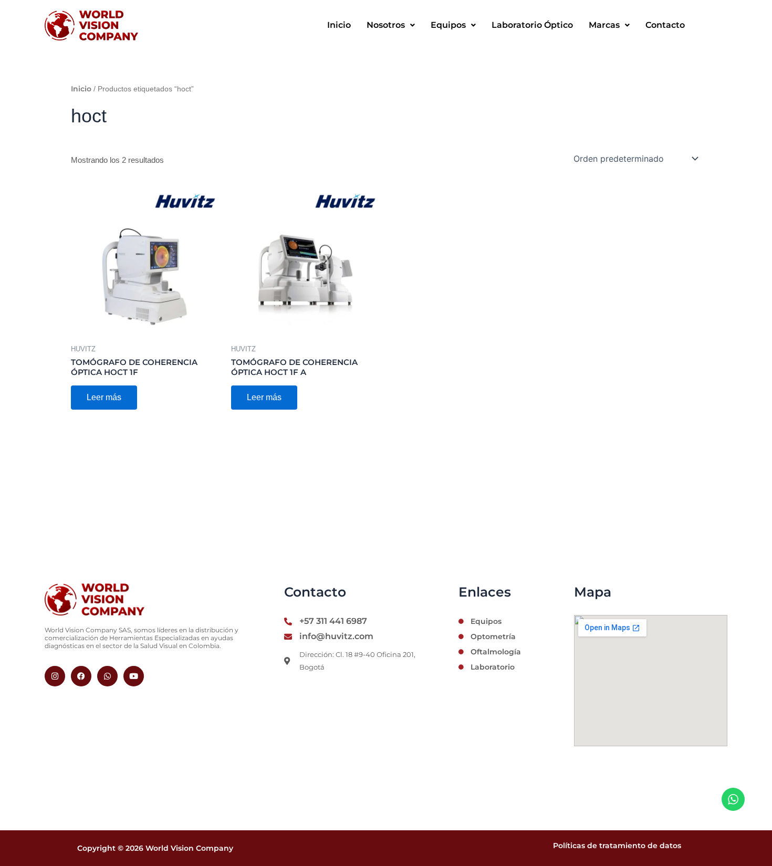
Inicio (339, 25)
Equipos (448, 25)
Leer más (104, 397)
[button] (391, 25)
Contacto (665, 25)
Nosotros (386, 25)
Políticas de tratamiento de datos (617, 845)
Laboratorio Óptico (532, 25)
